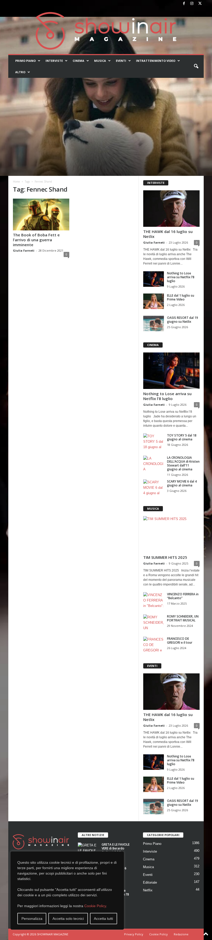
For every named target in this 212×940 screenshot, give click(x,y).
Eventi (121, 61)
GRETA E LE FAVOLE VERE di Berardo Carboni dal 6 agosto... (116, 850)
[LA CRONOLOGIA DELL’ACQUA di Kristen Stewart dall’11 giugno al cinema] (153, 463)
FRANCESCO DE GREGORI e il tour (179, 640)
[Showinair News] (106, 30)
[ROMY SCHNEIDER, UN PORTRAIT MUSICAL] (153, 622)
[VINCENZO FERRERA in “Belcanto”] (153, 600)
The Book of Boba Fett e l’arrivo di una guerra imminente (36, 239)
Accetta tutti (103, 918)
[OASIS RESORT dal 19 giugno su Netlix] (153, 323)
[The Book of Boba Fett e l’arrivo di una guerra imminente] (41, 214)
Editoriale (150, 882)
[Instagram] (192, 3)
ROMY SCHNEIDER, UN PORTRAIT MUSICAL (183, 618)
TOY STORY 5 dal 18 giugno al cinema (181, 437)
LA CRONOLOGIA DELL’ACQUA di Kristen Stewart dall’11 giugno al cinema (183, 463)
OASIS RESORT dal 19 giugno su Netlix (182, 319)
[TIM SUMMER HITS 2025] (171, 534)
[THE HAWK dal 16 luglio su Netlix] (171, 208)
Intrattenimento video (155, 61)
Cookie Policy (95, 906)
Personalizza (31, 918)
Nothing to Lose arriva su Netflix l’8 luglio (180, 277)
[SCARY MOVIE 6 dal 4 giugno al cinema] (153, 487)
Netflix (148, 890)
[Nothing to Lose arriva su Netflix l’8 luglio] (153, 279)
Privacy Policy (133, 934)
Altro (20, 72)
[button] (196, 66)
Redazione (181, 934)
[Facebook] (184, 3)
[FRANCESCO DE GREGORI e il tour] (153, 644)
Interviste (54, 61)
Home (16, 181)
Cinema (78, 61)
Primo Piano (25, 61)
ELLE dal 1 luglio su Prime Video (180, 297)
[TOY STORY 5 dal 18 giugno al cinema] (153, 441)
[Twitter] (200, 3)
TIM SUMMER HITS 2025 (165, 557)
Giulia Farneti (23, 250)
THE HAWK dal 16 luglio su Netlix (168, 234)
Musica (100, 61)
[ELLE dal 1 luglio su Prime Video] (153, 301)
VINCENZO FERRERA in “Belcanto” (183, 596)
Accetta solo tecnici (68, 918)
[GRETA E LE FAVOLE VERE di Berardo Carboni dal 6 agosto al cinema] (88, 850)
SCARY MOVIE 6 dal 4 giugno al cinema (182, 483)
